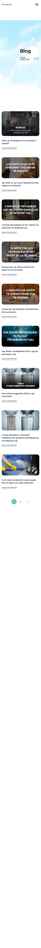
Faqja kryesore (24, 59)
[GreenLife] (7, 4)
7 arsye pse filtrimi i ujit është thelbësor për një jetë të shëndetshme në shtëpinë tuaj (20, 438)
